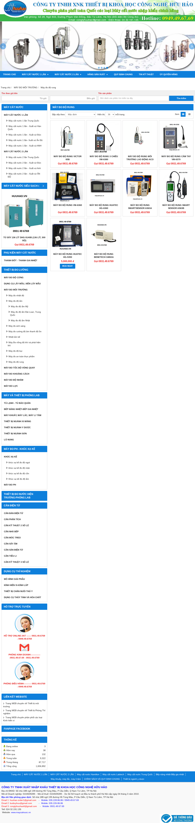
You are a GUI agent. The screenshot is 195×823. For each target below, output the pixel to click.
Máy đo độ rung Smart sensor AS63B (176, 206)
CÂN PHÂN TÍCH (12, 519)
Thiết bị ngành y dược (17, 427)
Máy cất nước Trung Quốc (140, 774)
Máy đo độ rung (16, 362)
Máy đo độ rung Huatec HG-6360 (104, 206)
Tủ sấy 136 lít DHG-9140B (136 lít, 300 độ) (24, 239)
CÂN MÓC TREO (12, 537)
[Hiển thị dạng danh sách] (189, 114)
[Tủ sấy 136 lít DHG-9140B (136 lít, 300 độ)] (24, 213)
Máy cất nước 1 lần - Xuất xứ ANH (25, 145)
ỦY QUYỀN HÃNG (169, 74)
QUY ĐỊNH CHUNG (123, 74)
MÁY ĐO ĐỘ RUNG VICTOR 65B (68, 158)
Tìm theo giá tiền (10, 93)
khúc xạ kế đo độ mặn (19, 468)
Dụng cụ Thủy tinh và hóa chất (22, 597)
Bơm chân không (13, 81)
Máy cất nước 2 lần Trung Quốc (24, 157)
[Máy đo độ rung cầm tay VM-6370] (176, 137)
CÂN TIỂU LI (10, 556)
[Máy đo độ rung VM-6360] (67, 186)
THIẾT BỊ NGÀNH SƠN (15, 433)
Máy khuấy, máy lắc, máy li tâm (22, 415)
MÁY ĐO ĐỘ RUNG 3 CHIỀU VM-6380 (104, 158)
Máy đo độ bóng (39, 81)
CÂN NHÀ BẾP (11, 531)
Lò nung (9, 439)
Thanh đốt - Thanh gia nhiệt (20, 260)
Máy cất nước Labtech (113, 774)
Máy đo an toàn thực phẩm (22, 356)
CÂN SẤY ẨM (10, 543)
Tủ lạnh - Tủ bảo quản (17, 403)
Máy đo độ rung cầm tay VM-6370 (176, 158)
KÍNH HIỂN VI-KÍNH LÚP (16, 585)
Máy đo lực (11, 386)
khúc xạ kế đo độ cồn (19, 473)
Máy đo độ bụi (15, 351)
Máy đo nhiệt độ (16, 295)
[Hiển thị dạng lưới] (183, 114)
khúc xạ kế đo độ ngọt (19, 462)
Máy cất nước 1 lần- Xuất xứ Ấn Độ (26, 140)
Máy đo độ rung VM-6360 (67, 205)
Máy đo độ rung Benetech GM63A (104, 255)
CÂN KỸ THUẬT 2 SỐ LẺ (16, 525)
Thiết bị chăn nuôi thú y (18, 591)
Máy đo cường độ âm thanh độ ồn (25, 331)
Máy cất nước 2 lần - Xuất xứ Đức (25, 163)
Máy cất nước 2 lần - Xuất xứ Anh (25, 168)
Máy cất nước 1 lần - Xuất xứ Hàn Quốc (24, 127)
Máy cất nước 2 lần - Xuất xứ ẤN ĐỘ (24, 175)
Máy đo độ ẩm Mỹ (19, 306)
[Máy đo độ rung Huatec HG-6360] (104, 186)
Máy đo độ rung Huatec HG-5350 (67, 255)
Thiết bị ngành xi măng (17, 421)
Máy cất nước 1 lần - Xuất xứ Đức (25, 134)
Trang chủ (9, 74)
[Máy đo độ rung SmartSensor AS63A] (140, 186)
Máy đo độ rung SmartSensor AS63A (140, 206)
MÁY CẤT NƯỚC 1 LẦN (34, 74)
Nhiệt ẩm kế (14, 337)
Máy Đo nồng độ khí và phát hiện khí (24, 344)
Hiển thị (101, 114)
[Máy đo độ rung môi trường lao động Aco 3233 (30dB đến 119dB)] (140, 137)
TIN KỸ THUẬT (146, 74)
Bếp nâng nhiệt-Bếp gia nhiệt (21, 409)
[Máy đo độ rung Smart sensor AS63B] (176, 186)
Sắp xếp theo (58, 114)
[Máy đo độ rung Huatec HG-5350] (67, 235)
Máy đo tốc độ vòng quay (19, 367)
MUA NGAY (67, 266)
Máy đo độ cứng (13, 277)
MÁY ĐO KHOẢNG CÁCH (16, 374)
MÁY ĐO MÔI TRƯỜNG (16, 289)
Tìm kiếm (181, 98)
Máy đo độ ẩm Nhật (20, 320)
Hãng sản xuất (96, 74)
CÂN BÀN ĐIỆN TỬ (13, 513)
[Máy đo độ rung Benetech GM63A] (104, 235)
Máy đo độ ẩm (15, 301)
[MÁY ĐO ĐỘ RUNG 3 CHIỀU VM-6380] (104, 137)
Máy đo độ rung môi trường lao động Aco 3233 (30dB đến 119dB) (140, 159)
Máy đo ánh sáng (17, 326)
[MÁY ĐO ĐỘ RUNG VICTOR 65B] (67, 137)
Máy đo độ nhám (13, 380)
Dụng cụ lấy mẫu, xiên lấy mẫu (22, 283)
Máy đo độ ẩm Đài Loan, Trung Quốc (25, 313)
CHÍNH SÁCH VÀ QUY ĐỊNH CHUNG (102, 779)
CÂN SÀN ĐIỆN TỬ (13, 550)
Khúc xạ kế (10, 456)
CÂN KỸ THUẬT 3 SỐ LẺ (16, 562)
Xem (177, 114)
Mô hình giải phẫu (14, 579)
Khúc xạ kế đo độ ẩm (19, 479)
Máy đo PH (10, 484)
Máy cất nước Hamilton (88, 774)
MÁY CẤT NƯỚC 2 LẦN (67, 74)
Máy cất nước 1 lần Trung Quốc (24, 120)
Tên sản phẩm (105, 93)
